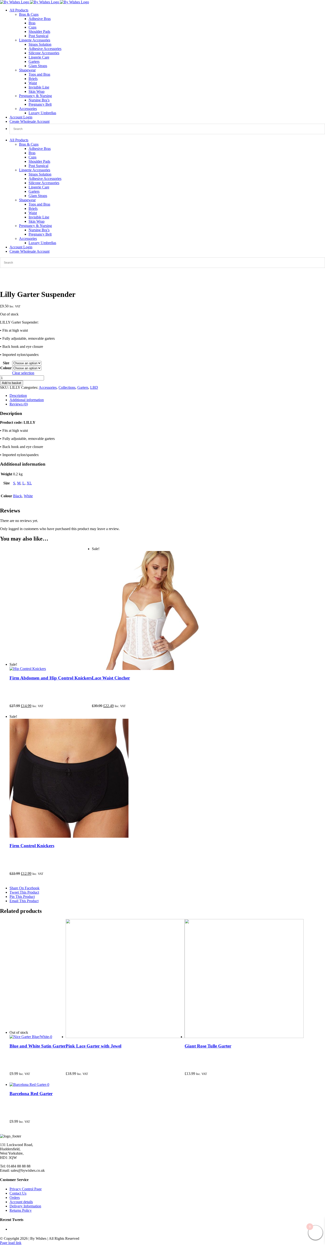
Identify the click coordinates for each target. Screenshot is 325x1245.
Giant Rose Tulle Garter (208, 1045)
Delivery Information (25, 1206)
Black (17, 496)
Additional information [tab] (27, 400)
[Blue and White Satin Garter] (31, 1037)
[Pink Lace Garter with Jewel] (125, 1037)
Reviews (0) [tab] (19, 404)
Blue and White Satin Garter (38, 1045)
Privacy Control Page (26, 1189)
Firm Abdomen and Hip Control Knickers (51, 677)
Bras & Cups (29, 14)
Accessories (28, 109)
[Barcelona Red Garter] (29, 1085)
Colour (6, 368)
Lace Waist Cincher (111, 677)
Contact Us (18, 1193)
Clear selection (23, 373)
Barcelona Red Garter (31, 1093)
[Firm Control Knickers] (69, 836)
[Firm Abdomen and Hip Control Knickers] (28, 669)
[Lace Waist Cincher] (151, 669)
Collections (67, 387)
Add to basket (11, 383)
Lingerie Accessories (34, 40)
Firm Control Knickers (32, 845)
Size (6, 363)
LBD (94, 387)
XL (29, 483)
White (28, 496)
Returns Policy (21, 1210)
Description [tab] (18, 396)
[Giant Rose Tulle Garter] (244, 1037)
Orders (15, 1198)
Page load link (10, 1243)
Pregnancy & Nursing (35, 96)
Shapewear (27, 70)
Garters (82, 387)
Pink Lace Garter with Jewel (93, 1045)
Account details (21, 1202)
